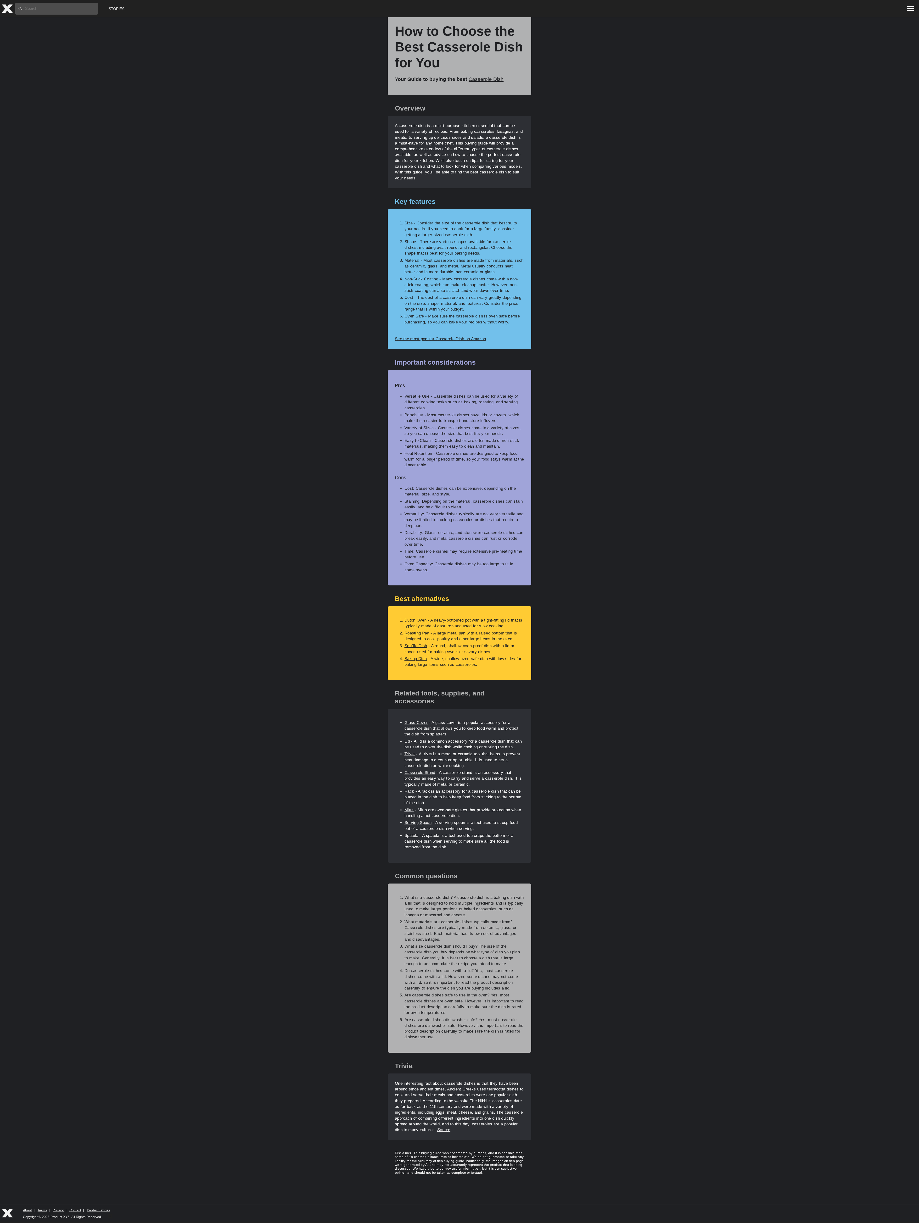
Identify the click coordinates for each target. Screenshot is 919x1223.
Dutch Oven (415, 620)
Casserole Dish (486, 79)
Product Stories (98, 1210)
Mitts (409, 810)
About (27, 1210)
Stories (116, 9)
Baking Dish (415, 658)
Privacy (58, 1210)
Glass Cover (416, 722)
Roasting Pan (416, 633)
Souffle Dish (415, 646)
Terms (42, 1210)
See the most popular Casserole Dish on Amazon (440, 339)
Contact (75, 1210)
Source (443, 1130)
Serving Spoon (417, 822)
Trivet (409, 754)
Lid (407, 741)
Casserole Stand (419, 772)
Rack (409, 791)
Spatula (411, 835)
